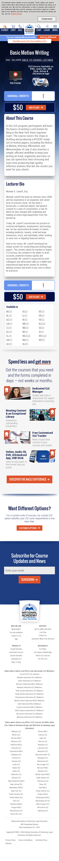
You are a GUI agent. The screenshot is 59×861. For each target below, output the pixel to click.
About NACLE (16, 629)
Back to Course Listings (37, 60)
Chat (38, 30)
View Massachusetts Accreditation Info (30, 41)
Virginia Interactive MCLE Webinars (29, 707)
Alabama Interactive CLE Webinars (29, 677)
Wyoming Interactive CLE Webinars (29, 717)
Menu (55, 30)
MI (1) (25, 331)
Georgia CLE (16, 761)
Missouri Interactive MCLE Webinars (29, 684)
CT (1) (9, 327)
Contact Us (43, 635)
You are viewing (21, 37)
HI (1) (25, 311)
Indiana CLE (42, 735)
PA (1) (41, 315)
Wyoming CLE (43, 811)
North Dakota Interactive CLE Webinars (29, 694)
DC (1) (9, 331)
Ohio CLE (16, 801)
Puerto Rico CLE (16, 814)
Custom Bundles (16, 656)
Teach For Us (16, 636)
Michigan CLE (43, 758)
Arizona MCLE (16, 738)
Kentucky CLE (43, 745)
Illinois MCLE (43, 731)
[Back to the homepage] (29, 29)
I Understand (46, 19)
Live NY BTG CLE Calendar (29, 674)
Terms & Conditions (25, 840)
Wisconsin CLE (42, 807)
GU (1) (9, 344)
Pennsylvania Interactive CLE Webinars (29, 697)
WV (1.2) (42, 335)
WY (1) (42, 339)
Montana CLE (43, 771)
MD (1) (25, 327)
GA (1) (9, 339)
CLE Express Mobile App (43, 652)
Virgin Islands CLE (43, 791)
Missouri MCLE (42, 768)
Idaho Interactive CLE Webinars (29, 681)
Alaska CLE (16, 735)
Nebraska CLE (16, 774)
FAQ (16, 639)
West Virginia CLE (42, 804)
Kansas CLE (42, 741)
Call (20, 30)
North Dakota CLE (16, 797)
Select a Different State (48, 38)
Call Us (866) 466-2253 (42, 629)
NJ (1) (25, 344)
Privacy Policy (16, 14)
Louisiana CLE (43, 748)
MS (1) (25, 339)
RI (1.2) (42, 323)
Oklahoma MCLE (16, 804)
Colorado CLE (16, 748)
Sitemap (8, 843)
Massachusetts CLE (43, 755)
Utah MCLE (43, 788)
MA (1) (26, 323)
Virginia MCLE (43, 794)
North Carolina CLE (16, 794)
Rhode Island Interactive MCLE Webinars (29, 701)
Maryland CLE (43, 751)
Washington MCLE (42, 797)
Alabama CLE (16, 731)
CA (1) (9, 323)
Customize (28, 528)
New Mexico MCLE (16, 788)
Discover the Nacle (27, 479)
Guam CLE (16, 764)
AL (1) (9, 315)
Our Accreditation (16, 632)
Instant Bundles (16, 649)
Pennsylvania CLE (16, 811)
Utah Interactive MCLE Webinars (29, 704)
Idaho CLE (16, 771)
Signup (4, 30)
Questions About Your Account (43, 639)
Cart (13, 30)
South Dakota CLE (42, 778)
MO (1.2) (26, 335)
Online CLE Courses (43, 656)
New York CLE (16, 791)
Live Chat (42, 632)
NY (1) (41, 311)
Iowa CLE (42, 738)
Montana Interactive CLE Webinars (29, 687)
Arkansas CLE (16, 741)
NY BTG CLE (42, 659)
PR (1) (41, 319)
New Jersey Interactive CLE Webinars (29, 691)
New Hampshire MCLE (16, 781)
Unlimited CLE (16, 659)
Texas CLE (43, 784)
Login (47, 30)
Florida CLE (16, 758)
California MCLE (16, 745)
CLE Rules (42, 649)
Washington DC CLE (43, 801)
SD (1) (41, 327)
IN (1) (25, 319)
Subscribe (27, 579)
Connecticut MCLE (16, 751)
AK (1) (9, 311)
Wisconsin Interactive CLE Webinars (29, 714)
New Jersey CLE (16, 784)
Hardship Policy (41, 840)
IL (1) (25, 315)
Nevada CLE (16, 778)
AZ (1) (9, 319)
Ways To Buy (16, 662)
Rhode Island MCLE (43, 774)
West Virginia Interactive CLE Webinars (29, 710)
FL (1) (8, 335)
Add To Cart (34, 107)
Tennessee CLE (42, 781)
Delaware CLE (16, 755)
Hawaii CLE (16, 768)
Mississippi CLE (43, 764)
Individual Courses (16, 652)
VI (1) (41, 331)
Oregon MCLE (16, 807)
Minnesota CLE (42, 761)
